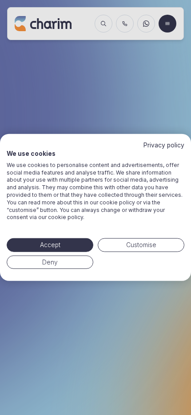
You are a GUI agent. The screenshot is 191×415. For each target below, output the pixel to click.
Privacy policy (163, 145)
